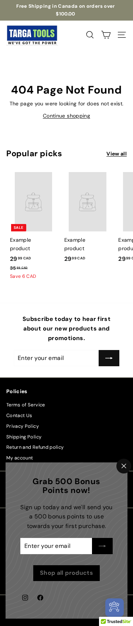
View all (116, 153)
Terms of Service (25, 405)
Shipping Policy (23, 437)
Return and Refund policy (35, 447)
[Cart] (106, 35)
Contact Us (19, 415)
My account (19, 458)
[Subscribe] (102, 546)
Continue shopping (66, 115)
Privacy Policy (22, 426)
